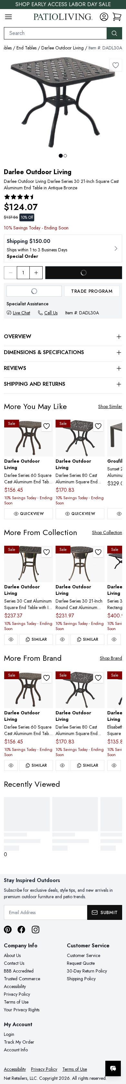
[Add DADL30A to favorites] (115, 65)
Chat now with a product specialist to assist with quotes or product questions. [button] (77, 1051)
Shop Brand (111, 658)
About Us (12, 955)
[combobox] (55, 33)
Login (9, 1034)
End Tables (26, 48)
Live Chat (21, 313)
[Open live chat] (113, 1068)
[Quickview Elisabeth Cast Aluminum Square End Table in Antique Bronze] (114, 765)
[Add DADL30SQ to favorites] (46, 552)
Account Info (16, 1050)
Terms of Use (16, 1002)
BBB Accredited (19, 971)
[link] (117, 17)
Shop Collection (107, 532)
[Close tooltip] (115, 1048)
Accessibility (15, 986)
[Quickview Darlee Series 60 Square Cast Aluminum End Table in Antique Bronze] (11, 765)
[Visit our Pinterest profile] (8, 929)
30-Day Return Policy (87, 971)
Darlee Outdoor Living (62, 48)
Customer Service (83, 955)
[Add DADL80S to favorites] (98, 426)
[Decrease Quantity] (10, 272)
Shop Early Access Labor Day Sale (63, 4)
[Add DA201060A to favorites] (46, 426)
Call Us (51, 313)
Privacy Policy (17, 994)
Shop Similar (110, 406)
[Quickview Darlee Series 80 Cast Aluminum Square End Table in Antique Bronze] (62, 765)
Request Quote (81, 963)
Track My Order (19, 1042)
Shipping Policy (81, 978)
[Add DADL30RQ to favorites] (98, 552)
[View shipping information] (63, 248)
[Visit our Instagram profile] (35, 929)
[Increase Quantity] (36, 272)
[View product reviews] (20, 197)
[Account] (104, 17)
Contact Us (14, 963)
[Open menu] (8, 16)
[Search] (114, 33)
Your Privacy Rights (21, 1009)
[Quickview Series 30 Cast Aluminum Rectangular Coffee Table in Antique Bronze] (114, 639)
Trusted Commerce (22, 978)
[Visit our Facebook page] (21, 929)
